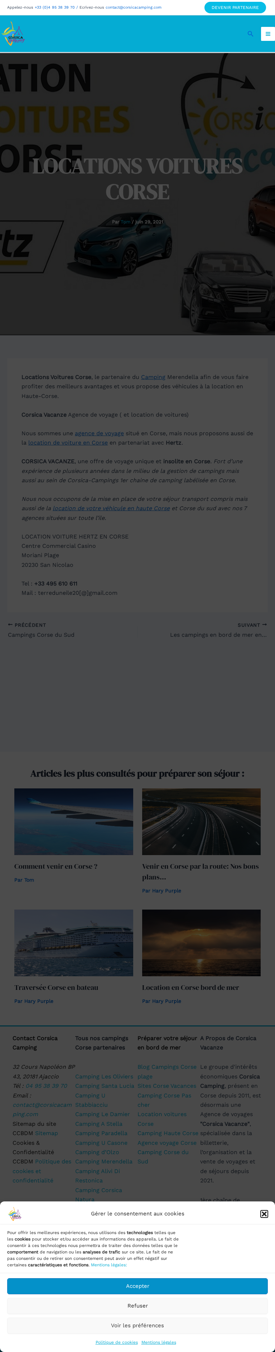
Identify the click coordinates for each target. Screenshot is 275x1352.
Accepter (137, 1286)
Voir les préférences (137, 1325)
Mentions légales (158, 1342)
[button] (264, 1214)
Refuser (137, 1306)
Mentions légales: (109, 1264)
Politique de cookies (117, 1342)
